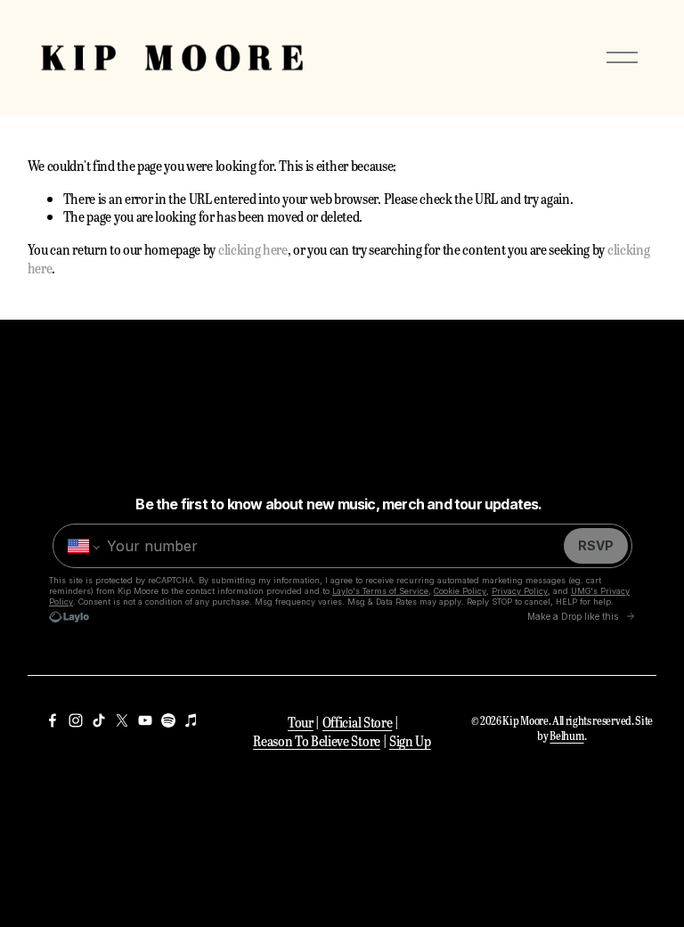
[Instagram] (76, 720)
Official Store (357, 722)
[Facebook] (52, 720)
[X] (122, 720)
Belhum (566, 736)
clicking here (253, 249)
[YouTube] (145, 720)
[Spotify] (168, 720)
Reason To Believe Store (316, 741)
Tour (301, 722)
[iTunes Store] (191, 720)
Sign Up (410, 741)
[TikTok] (99, 720)
